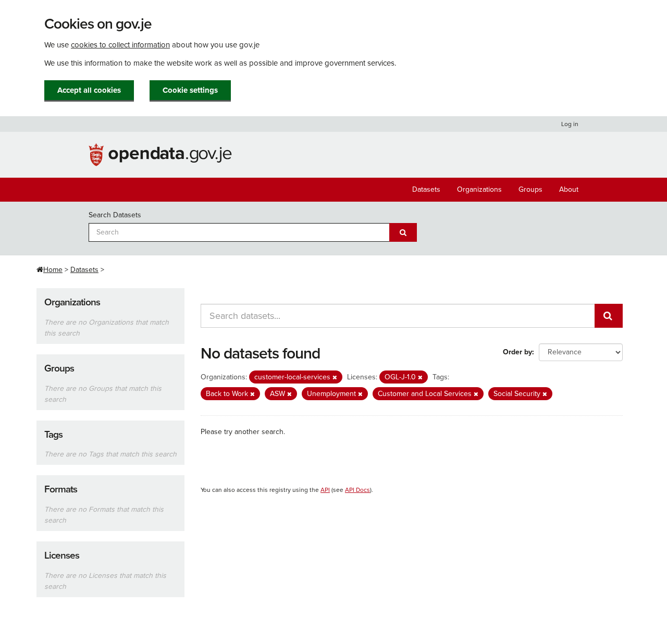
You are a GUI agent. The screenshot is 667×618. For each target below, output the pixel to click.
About (568, 189)
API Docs (357, 489)
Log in (569, 124)
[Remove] (334, 377)
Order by (517, 352)
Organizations (479, 189)
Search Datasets (115, 215)
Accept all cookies (89, 90)
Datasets (426, 189)
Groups (530, 189)
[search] (609, 316)
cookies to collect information (120, 45)
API (325, 489)
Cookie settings (190, 90)
